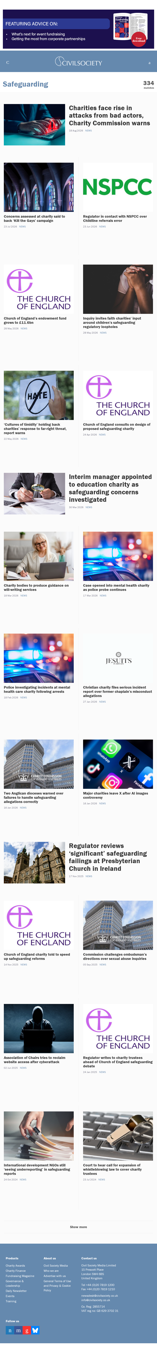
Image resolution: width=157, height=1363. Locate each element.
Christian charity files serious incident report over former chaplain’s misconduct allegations (117, 691)
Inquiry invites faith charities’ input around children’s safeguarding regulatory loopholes (112, 322)
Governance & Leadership (15, 1283)
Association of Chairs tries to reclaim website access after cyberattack (34, 1059)
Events (10, 1296)
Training (11, 1301)
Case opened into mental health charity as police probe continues (116, 587)
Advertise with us (55, 1276)
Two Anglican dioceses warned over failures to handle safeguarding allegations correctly (33, 797)
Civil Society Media (56, 1265)
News (88, 130)
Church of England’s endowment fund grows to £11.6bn (35, 320)
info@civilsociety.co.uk (95, 1300)
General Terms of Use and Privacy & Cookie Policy (57, 1285)
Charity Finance (16, 1271)
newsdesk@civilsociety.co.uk (99, 1295)
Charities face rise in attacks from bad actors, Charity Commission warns (109, 115)
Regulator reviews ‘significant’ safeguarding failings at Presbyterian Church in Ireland (108, 857)
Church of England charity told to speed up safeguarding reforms (37, 956)
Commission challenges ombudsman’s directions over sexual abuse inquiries (115, 956)
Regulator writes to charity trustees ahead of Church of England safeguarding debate (118, 1061)
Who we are (51, 1271)
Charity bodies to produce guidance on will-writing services (36, 587)
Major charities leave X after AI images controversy (115, 795)
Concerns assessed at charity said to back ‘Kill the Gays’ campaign (34, 218)
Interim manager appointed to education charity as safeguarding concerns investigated (110, 488)
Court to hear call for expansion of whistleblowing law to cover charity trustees (112, 1169)
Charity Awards (15, 1265)
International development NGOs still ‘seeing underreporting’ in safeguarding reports (37, 1169)
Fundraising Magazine (20, 1276)
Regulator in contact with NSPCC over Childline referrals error (115, 218)
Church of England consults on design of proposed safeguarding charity (116, 426)
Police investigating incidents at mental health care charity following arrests (37, 689)
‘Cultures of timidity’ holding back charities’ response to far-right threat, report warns (35, 428)
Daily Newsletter (16, 1291)
